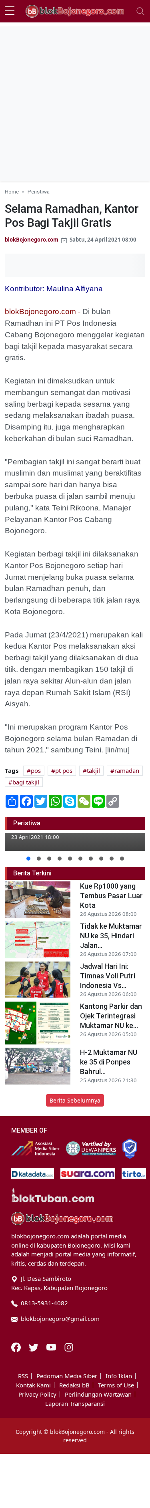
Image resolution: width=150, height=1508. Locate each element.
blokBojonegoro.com (31, 239)
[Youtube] (52, 1347)
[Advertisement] (75, 101)
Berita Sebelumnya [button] (75, 1100)
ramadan (126, 770)
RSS (23, 1376)
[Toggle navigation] (140, 11)
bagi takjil (25, 782)
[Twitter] (34, 1347)
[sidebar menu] (9, 11)
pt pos (63, 770)
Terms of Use (116, 1385)
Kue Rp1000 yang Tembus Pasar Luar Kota (111, 895)
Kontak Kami (33, 1385)
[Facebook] (16, 1347)
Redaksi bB (74, 1385)
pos (36, 770)
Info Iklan (119, 1376)
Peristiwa (39, 191)
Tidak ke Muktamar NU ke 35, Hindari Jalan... (111, 936)
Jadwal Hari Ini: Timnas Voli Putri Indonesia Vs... (107, 976)
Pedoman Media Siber (66, 1376)
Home (12, 191)
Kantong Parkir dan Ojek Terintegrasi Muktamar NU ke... (111, 1016)
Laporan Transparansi (75, 1404)
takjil (93, 770)
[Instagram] (69, 1347)
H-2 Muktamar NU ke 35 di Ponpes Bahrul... (108, 1062)
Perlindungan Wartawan (98, 1394)
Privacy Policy (37, 1394)
